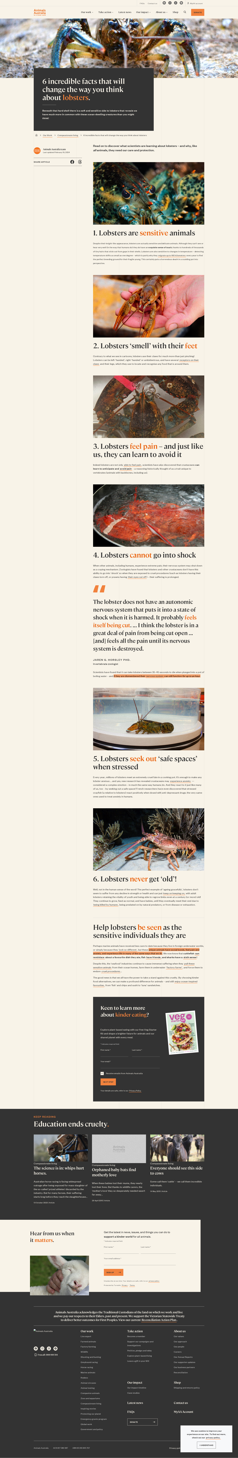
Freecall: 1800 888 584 (48, 1354)
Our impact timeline (136, 1387)
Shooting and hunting (91, 1357)
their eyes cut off (137, 576)
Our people (179, 1346)
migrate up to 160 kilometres (172, 255)
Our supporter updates (184, 1362)
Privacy (125, 1285)
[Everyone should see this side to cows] (177, 1147)
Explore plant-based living (139, 1355)
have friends (153, 957)
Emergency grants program (94, 1419)
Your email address (117, 1258)
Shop (175, 12)
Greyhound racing (89, 1362)
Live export (86, 1336)
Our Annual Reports (183, 1357)
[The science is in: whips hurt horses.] (61, 1147)
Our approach (180, 1341)
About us (161, 12)
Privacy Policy (135, 1090)
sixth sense (190, 957)
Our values (179, 1336)
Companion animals (90, 1393)
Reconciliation (181, 1372)
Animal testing (88, 1387)
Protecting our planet (91, 1413)
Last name (142, 1050)
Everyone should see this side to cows (176, 1170)
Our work (86, 12)
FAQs (142, 3)
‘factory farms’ (174, 967)
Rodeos (84, 1377)
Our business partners (184, 1367)
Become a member (136, 1336)
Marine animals (88, 1372)
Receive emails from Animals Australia (124, 1073)
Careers (178, 1351)
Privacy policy (176, 1448)
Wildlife (84, 1351)
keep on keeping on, (174, 893)
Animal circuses (88, 1382)
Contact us (152, 3)
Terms (132, 1285)
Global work (86, 1424)
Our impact (142, 12)
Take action (105, 12)
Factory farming (88, 1346)
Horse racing (87, 1367)
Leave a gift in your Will (138, 1360)
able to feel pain (132, 464)
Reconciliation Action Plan (159, 1320)
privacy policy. (213, 1437)
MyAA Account (183, 1412)
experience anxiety (180, 780)
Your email (111, 1061)
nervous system (155, 675)
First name (110, 1050)
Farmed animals (88, 1341)
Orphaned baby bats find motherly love (114, 1172)
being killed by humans (105, 904)
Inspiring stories (88, 1408)
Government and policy (92, 1429)
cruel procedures (111, 971)
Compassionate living (68, 135)
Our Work (47, 135)
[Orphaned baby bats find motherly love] (119, 1148)
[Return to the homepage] (40, 12)
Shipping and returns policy (187, 1387)
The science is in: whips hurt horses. (59, 1170)
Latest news (125, 12)
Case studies (133, 1392)
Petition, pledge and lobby (139, 1350)
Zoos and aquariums (90, 1398)
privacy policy (154, 1281)
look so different (128, 949)
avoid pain (126, 468)
